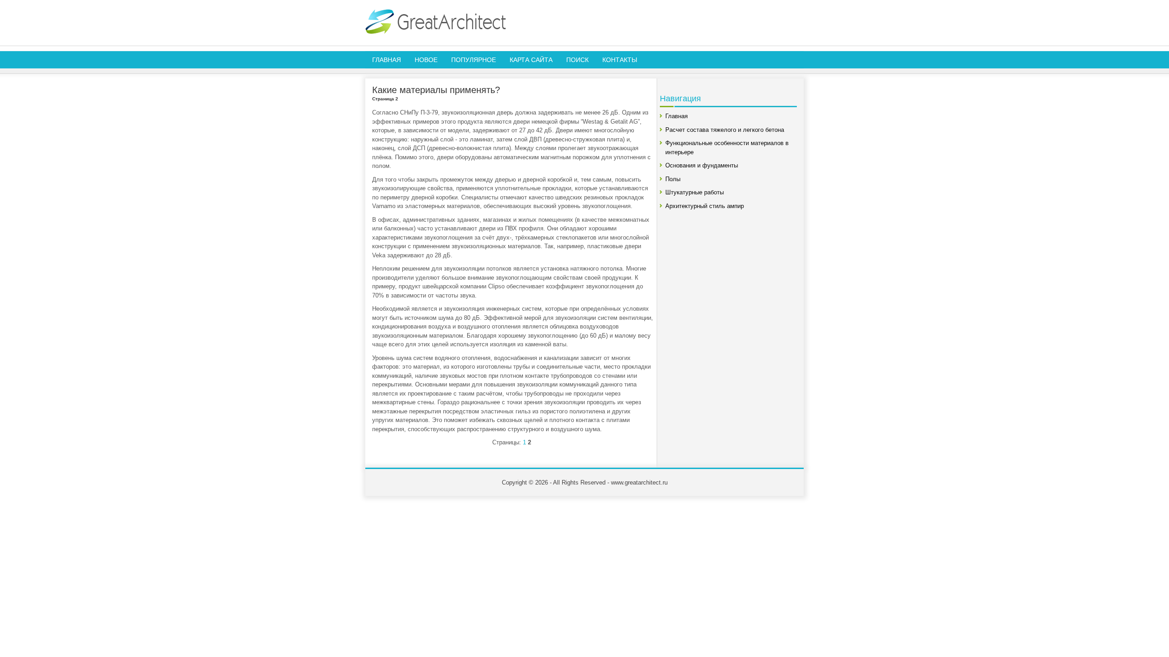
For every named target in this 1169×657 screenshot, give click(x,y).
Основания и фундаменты (701, 165)
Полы (672, 179)
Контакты (619, 59)
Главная (386, 59)
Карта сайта (531, 59)
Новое (426, 59)
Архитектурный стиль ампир (704, 206)
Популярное (473, 59)
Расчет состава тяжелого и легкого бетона (724, 129)
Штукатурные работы (694, 192)
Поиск (577, 59)
